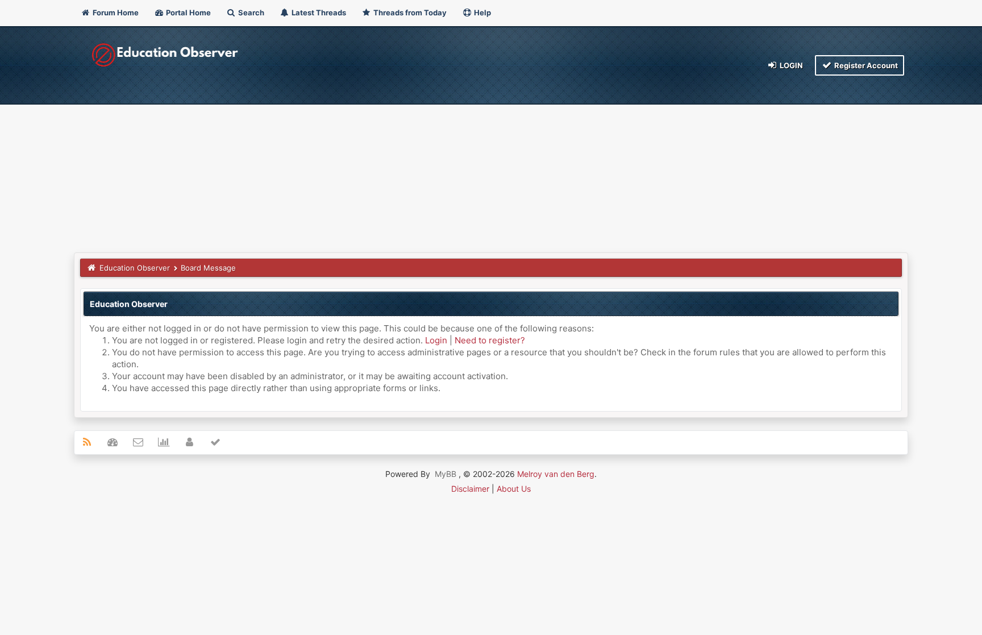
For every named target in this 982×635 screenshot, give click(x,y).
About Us (514, 488)
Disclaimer (470, 488)
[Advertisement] (491, 167)
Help (481, 12)
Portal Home (187, 12)
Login (790, 65)
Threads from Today (409, 12)
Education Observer (134, 267)
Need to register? (490, 340)
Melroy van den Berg (555, 474)
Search (250, 12)
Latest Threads (318, 12)
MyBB (445, 474)
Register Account (865, 65)
